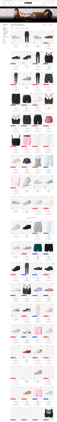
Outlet (5, 0)
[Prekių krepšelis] (53, 2)
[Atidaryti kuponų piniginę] (43, 2)
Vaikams (12, 2)
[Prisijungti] (46, 2)
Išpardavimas (17, 28)
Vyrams (9, 2)
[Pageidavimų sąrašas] (51, 2)
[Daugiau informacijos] (16, 48)
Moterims (4, 2)
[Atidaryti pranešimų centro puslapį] (48, 3)
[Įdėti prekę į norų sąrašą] (19, 31)
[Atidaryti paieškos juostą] (53, 5)
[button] (45, 25)
